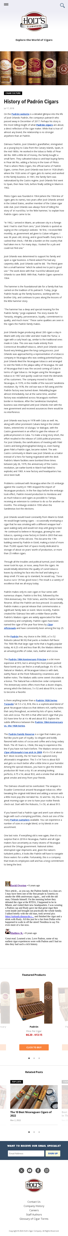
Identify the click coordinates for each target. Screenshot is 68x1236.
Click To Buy (34, 1047)
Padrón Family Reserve (21, 734)
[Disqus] (34, 919)
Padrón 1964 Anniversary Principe (27, 659)
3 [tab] (39, 1058)
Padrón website (20, 114)
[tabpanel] (34, 1015)
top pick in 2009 (23, 752)
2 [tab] (34, 1058)
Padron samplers (20, 819)
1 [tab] (28, 1058)
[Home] (34, 21)
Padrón (14, 636)
